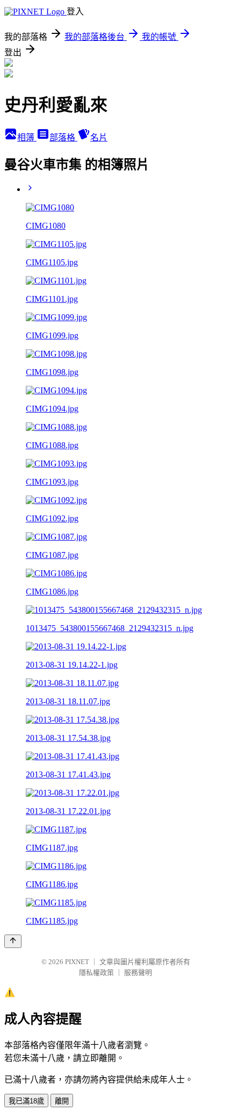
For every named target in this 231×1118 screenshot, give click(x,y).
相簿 (27, 137)
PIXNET (77, 962)
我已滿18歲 (26, 1101)
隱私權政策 (96, 972)
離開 (62, 1101)
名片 (98, 137)
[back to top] (12, 941)
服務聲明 (138, 972)
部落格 (63, 137)
